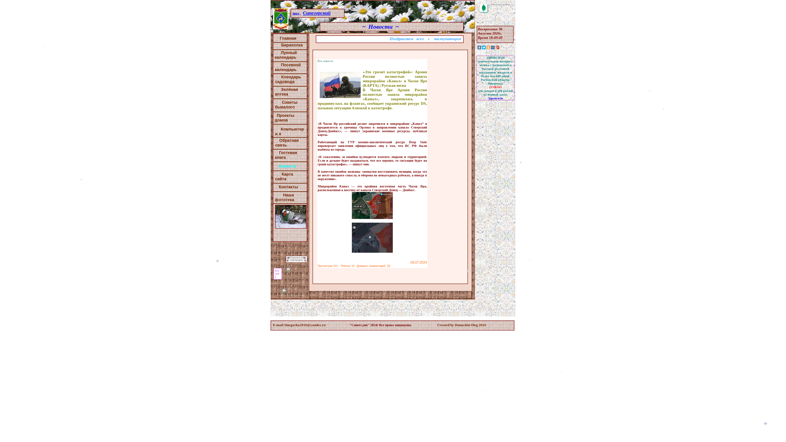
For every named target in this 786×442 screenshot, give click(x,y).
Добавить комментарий (371, 265)
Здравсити (495, 98)
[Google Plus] (497, 47)
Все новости (325, 61)
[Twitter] (484, 47)
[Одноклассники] (488, 47)
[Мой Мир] (493, 47)
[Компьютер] (291, 134)
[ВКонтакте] (479, 47)
